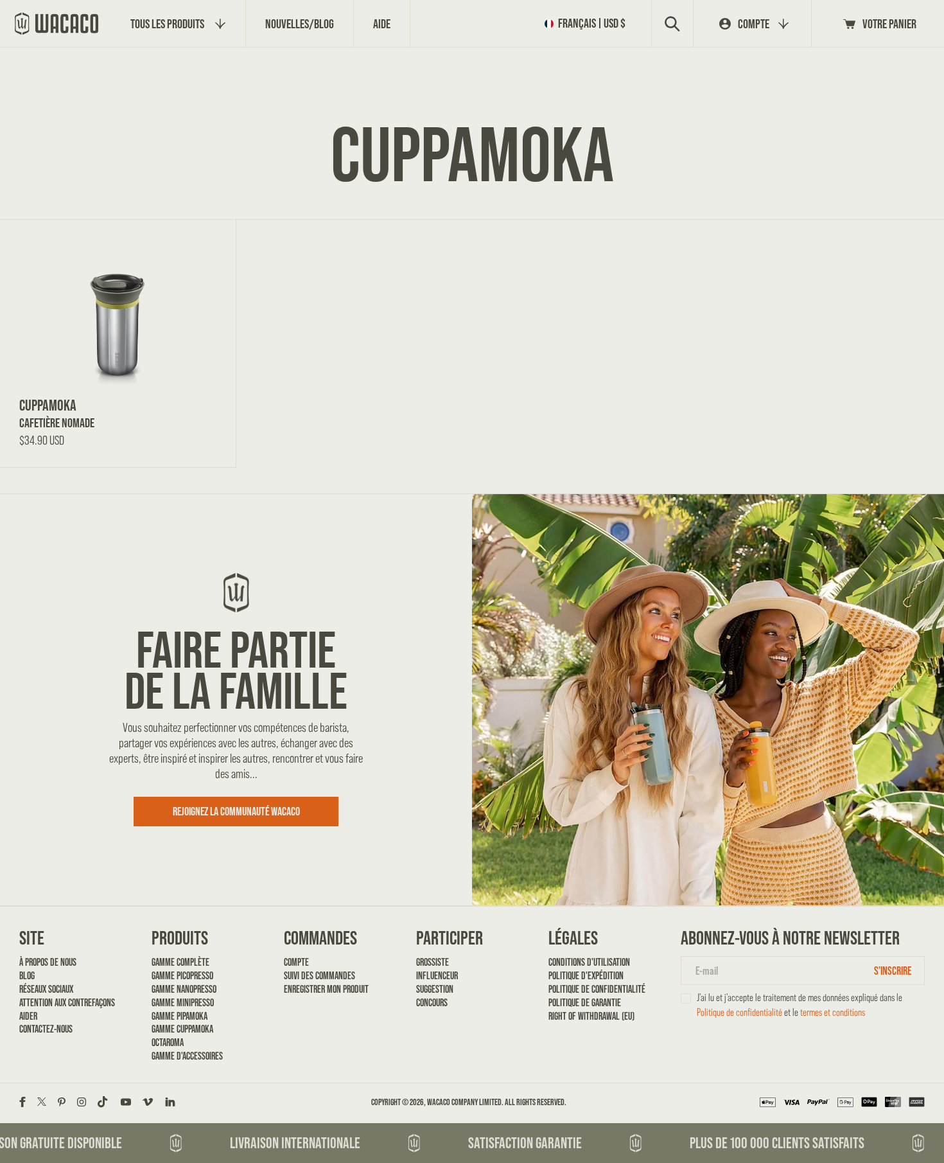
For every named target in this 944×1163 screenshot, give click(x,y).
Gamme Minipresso (183, 1003)
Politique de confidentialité (591, 989)
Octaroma (168, 1042)
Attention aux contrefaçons (62, 1003)
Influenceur (437, 976)
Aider (28, 1016)
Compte (296, 962)
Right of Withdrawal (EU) (591, 1016)
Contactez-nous (46, 1029)
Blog (27, 976)
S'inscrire (892, 970)
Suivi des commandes (319, 976)
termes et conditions (832, 1012)
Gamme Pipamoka (179, 1016)
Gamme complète (180, 962)
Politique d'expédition (586, 976)
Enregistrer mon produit (326, 989)
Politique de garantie (584, 1003)
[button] (587, 23)
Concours (432, 1003)
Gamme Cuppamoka (182, 1029)
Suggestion (434, 989)
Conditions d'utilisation (589, 962)
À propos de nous (47, 962)
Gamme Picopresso (182, 976)
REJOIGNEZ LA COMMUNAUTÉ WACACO (236, 811)
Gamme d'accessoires (187, 1056)
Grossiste (432, 962)
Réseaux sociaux (46, 989)
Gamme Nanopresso (184, 989)
